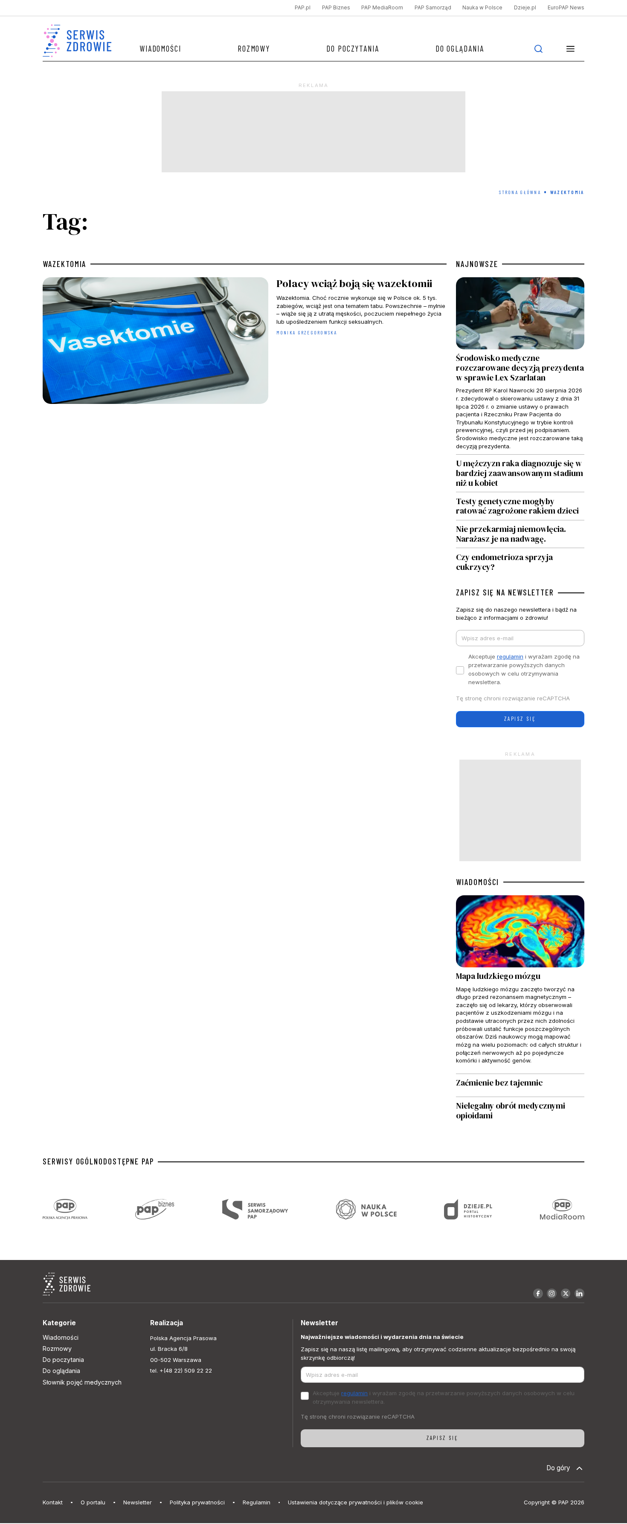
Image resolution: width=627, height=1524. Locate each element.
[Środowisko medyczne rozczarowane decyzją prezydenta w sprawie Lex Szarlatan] (520, 365)
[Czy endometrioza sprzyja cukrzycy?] (520, 560)
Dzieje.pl (525, 8)
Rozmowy (254, 48)
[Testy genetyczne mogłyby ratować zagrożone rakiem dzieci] (520, 506)
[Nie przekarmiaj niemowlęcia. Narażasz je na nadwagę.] (520, 534)
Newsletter (137, 1502)
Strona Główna (520, 192)
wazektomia (64, 264)
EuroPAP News (566, 8)
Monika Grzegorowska (306, 332)
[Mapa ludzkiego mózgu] (520, 984)
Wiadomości (160, 48)
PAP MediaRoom (382, 8)
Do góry (558, 1468)
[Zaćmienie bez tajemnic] (520, 1085)
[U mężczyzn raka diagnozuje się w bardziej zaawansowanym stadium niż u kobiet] (520, 473)
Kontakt (53, 1502)
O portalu (93, 1502)
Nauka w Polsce (482, 8)
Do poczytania (352, 48)
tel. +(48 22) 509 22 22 (181, 1370)
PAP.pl (303, 8)
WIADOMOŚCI (477, 882)
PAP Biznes (336, 8)
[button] (570, 48)
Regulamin (256, 1502)
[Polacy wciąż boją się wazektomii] (244, 342)
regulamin (510, 656)
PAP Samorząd (433, 8)
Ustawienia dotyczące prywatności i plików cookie (355, 1502)
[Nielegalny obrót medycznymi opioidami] (520, 1111)
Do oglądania (459, 48)
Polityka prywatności (197, 1502)
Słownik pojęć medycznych (82, 1382)
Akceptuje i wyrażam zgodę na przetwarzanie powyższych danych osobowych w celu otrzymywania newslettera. (524, 669)
